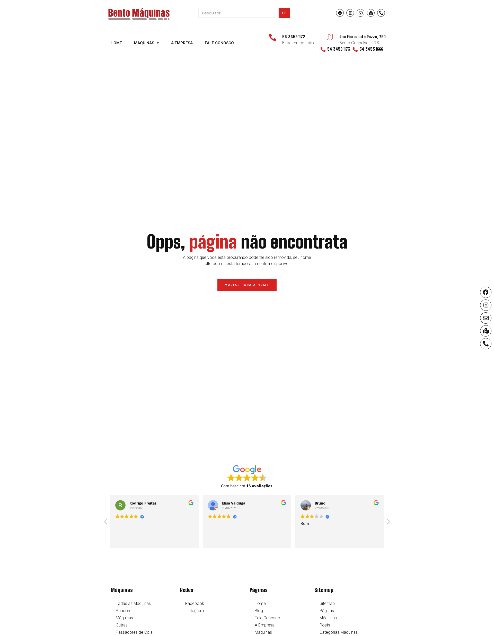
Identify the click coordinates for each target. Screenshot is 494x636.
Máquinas (144, 43)
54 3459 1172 (293, 36)
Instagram (194, 610)
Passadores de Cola (134, 632)
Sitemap (327, 603)
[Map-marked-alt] (371, 13)
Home (116, 43)
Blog (259, 610)
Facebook (194, 603)
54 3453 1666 (371, 49)
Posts (325, 625)
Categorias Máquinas (339, 632)
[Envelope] (360, 13)
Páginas (327, 610)
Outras (122, 625)
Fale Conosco (219, 43)
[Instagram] (350, 13)
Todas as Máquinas (133, 603)
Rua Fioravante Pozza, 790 (362, 36)
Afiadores (125, 610)
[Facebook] (340, 13)
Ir (284, 13)
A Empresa (182, 43)
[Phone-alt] (381, 13)
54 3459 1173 (338, 49)
